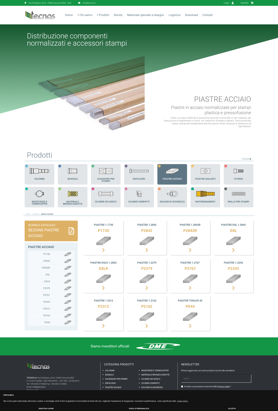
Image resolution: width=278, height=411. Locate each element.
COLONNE (110, 370)
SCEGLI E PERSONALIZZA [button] (139, 408)
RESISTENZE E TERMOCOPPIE (155, 370)
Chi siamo (85, 15)
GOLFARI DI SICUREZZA (152, 387)
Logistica (174, 15)
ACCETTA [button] (232, 408)
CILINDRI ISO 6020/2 (150, 379)
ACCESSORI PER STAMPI (116, 379)
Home (69, 15)
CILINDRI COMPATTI (150, 383)
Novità (118, 15)
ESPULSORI (110, 383)
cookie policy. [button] (182, 401)
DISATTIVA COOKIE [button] (46, 408)
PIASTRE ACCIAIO (113, 387)
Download (191, 15)
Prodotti (103, 15)
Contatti (207, 15)
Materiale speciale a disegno (145, 15)
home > (28, 214)
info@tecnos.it (38, 386)
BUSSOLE (109, 374)
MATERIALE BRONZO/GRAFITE (155, 374)
